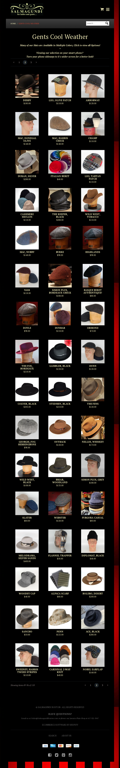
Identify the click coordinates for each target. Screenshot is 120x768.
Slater (27, 517)
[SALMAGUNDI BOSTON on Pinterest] (63, 754)
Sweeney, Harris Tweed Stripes (27, 671)
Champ (92, 138)
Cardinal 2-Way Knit (59, 671)
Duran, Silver (27, 176)
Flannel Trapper (60, 555)
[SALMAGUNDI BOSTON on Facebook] (49, 754)
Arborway (93, 100)
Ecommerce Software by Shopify (60, 724)
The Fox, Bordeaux (27, 367)
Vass (27, 290)
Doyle (27, 327)
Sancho (27, 631)
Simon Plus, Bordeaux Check (60, 291)
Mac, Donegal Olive (27, 139)
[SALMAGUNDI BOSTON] (27, 9)
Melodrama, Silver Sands (27, 557)
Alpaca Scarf (60, 593)
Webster (60, 517)
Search (52, 735)
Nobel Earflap (93, 669)
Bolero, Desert (92, 593)
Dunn (92, 365)
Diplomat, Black (93, 555)
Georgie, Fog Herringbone (27, 443)
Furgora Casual (93, 517)
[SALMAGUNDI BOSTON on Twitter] (56, 754)
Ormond (92, 327)
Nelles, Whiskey (93, 441)
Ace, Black (93, 631)
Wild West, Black (27, 481)
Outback (60, 441)
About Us (66, 735)
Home (13, 23)
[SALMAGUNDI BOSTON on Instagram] (70, 754)
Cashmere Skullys (27, 215)
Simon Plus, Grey (92, 479)
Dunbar (60, 327)
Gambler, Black (59, 365)
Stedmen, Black (59, 403)
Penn (60, 631)
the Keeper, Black (60, 215)
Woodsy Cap (27, 593)
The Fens (93, 403)
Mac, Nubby (27, 252)
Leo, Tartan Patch (93, 177)
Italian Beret (60, 176)
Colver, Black (27, 403)
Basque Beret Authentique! (92, 291)
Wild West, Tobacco (92, 215)
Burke (60, 252)
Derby (27, 100)
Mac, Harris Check (60, 139)
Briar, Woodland (60, 481)
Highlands (92, 252)
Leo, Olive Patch (60, 100)
